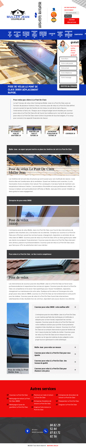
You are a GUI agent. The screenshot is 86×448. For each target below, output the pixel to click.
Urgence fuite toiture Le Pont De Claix (42, 408)
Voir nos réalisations (71, 21)
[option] (16, 131)
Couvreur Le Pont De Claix (18, 395)
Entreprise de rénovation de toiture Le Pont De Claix (68, 396)
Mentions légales (52, 445)
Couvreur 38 (52, 34)
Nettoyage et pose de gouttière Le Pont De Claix (18, 406)
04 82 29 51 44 (39, 8)
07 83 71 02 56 (39, 22)
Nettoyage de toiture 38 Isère (17, 34)
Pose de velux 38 (10, 34)
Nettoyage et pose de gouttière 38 (26, 34)
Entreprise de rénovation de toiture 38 (68, 34)
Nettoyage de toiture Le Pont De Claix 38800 (19, 400)
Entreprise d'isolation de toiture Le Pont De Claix (42, 402)
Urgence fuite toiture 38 (60, 34)
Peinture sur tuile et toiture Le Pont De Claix (43, 396)
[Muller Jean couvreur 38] (18, 14)
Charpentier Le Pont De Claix (69, 401)
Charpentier (78, 34)
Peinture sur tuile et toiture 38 (34, 34)
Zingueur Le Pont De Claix (68, 404)
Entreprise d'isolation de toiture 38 (43, 34)
